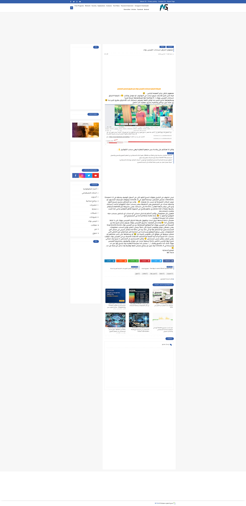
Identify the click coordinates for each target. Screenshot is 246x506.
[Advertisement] (123, 29)
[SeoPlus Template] (174, 503)
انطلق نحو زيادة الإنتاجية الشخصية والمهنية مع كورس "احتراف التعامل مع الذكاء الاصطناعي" (145, 160)
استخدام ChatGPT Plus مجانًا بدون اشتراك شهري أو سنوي (155, 158)
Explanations (101, 6)
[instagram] (77, 1)
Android (146, 9)
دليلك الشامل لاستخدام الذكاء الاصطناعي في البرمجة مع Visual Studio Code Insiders (140, 329)
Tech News (116, 6)
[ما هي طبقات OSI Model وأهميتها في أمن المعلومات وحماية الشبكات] (139, 296)
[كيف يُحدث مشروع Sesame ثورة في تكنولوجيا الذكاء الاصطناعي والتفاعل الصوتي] (163, 320)
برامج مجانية (91, 201)
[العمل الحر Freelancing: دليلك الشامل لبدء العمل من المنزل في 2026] (163, 296)
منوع (137, 273)
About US (143, 1)
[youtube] (80, 1)
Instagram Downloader (142, 6)
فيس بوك (152, 273)
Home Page (171, 1)
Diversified (127, 9)
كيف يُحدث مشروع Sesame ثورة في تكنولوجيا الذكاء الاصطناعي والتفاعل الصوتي (163, 329)
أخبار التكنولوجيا (90, 189)
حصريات (170, 46)
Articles (133, 9)
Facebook (140, 9)
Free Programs (79, 6)
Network (87, 6)
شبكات (93, 213)
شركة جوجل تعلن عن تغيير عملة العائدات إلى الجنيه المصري (154, 162)
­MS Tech (157, 503)
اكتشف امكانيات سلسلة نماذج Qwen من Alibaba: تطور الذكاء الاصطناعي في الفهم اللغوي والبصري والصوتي (141, 155)
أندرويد (94, 197)
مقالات (144, 273)
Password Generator (127, 6)
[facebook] (70, 1)
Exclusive (109, 6)
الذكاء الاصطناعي (89, 193)
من (95, 229)
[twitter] (74, 1)
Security (93, 6)
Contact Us (162, 1)
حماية (162, 46)
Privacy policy (152, 1)
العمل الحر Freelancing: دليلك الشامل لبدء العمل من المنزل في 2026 (163, 305)
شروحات (93, 217)
